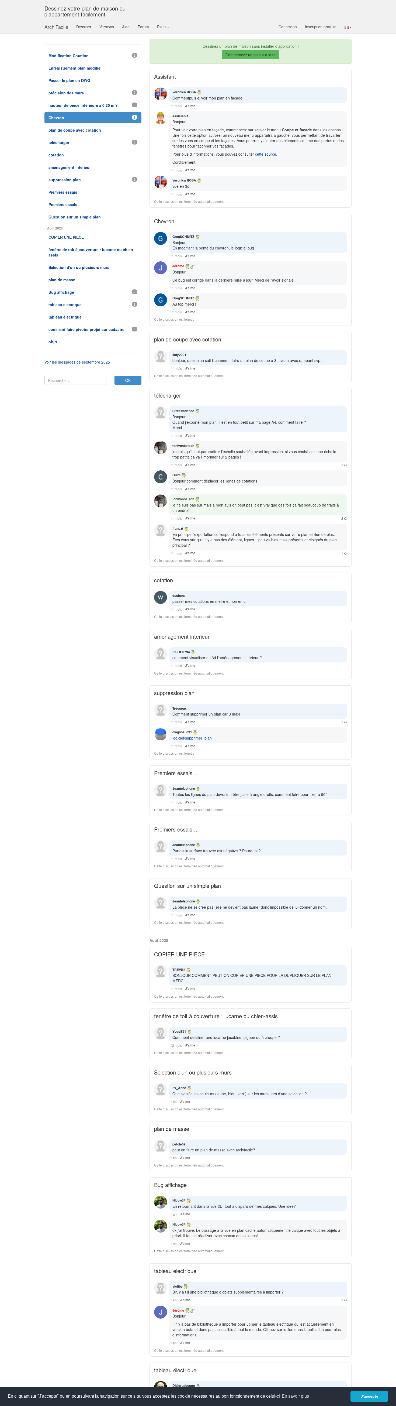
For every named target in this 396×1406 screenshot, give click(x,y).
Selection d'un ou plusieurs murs (193, 1072)
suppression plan (174, 693)
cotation (163, 580)
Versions (106, 26)
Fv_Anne (179, 1087)
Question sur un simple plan (187, 886)
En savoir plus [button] (295, 1396)
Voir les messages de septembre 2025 (77, 362)
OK (128, 380)
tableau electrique (175, 1271)
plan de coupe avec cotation (187, 339)
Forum (143, 26)
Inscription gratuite (320, 26)
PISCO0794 (181, 651)
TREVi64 (179, 969)
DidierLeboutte (183, 1385)
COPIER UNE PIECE (179, 954)
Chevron (164, 221)
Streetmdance (183, 410)
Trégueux (179, 708)
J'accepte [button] (369, 1396)
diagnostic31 (182, 732)
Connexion (288, 26)
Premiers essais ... (176, 773)
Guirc (176, 475)
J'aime (190, 106)
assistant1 (180, 116)
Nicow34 (179, 1200)
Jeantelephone (183, 788)
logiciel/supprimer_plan (192, 738)
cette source (265, 154)
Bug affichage (170, 1185)
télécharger (167, 395)
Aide (126, 26)
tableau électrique (175, 1370)
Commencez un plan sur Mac (250, 54)
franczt (177, 528)
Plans (161, 26)
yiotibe (177, 1286)
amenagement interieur (182, 636)
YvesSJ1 (179, 1031)
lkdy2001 (179, 354)
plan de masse (171, 1129)
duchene (179, 595)
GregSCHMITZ (183, 236)
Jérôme (178, 266)
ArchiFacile (56, 26)
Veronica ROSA (184, 92)
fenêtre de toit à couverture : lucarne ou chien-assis (216, 1016)
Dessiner (83, 26)
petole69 (179, 1144)
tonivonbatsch (183, 445)
